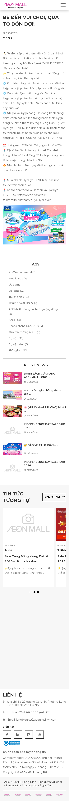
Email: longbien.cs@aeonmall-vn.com (32, 719)
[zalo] (18, 735)
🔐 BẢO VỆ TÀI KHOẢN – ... (41, 445)
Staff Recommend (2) (22, 272)
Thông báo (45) (18, 350)
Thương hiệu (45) (19, 296)
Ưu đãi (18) (15, 284)
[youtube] (40, 735)
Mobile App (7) (18, 278)
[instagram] (29, 735)
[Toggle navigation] (63, 5)
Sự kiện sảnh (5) (18, 344)
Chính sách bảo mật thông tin (24, 752)
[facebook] (7, 735)
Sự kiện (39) (16, 338)
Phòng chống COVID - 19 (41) (26, 325)
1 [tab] (32, 593)
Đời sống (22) (16, 290)
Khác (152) (15, 319)
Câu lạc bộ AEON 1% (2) (23, 302)
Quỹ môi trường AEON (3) (24, 331)
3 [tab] (38, 593)
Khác (9, 37)
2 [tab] (35, 593)
